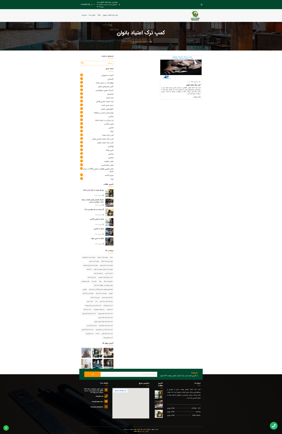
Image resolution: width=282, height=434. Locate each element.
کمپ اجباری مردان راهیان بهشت (93, 305)
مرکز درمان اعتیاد (92, 277)
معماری (110, 157)
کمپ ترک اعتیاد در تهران (110, 15)
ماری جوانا (109, 150)
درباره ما (84, 15)
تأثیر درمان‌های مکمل (105, 86)
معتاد (100, 281)
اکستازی (110, 79)
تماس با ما (92, 15)
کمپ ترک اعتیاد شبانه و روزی (105, 317)
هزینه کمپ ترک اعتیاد (88, 293)
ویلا (112, 179)
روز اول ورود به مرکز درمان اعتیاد (93, 190)
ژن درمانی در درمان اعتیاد (104, 120)
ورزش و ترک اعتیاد (94, 297)
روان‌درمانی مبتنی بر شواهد (103, 112)
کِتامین (111, 127)
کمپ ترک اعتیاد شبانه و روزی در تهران (103, 322)
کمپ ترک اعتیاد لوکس (107, 334)
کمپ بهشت (110, 309)
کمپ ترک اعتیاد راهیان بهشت (105, 313)
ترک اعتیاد (109, 97)
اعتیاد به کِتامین (99, 229)
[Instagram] (201, 4)
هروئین (111, 293)
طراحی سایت (145, 431)
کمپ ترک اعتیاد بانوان (193, 85)
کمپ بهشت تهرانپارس (99, 309)
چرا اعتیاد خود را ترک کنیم (106, 301)
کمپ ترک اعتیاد (107, 135)
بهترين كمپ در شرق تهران (88, 257)
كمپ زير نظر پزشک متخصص (105, 277)
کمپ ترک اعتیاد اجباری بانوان (102, 139)
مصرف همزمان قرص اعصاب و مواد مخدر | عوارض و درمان (93, 201)
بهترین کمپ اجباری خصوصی (90, 265)
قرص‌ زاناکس (108, 124)
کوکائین (110, 146)
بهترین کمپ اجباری (94, 261)
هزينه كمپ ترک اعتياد (101, 293)
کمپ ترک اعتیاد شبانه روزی (89, 313)
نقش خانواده (108, 161)
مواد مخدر (94, 281)
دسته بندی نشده (107, 105)
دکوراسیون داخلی (107, 109)
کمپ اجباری (90, 301)
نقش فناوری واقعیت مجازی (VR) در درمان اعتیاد (98, 170)
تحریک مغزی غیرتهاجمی (104, 90)
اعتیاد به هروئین (107, 75)
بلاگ (99, 15)
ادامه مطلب (196, 97)
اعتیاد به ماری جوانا (97, 238)
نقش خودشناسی (107, 165)
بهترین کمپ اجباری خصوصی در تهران (103, 269)
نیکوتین (85, 289)
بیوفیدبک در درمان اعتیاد (104, 82)
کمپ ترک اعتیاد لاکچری (87, 330)
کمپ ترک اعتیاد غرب (91, 325)
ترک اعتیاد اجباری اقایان (104, 101)
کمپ (96, 301)
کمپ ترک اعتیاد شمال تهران (106, 325)
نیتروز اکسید (109, 175)
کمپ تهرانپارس (89, 334)
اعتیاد (111, 257)
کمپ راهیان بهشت (108, 338)
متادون (110, 154)
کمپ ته (97, 334)
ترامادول (110, 94)
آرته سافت (136, 431)
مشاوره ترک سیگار (108, 281)
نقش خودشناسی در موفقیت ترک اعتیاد (103, 285)
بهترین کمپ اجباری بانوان (106, 265)
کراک (111, 131)
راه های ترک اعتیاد (98, 273)
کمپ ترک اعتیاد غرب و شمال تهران (104, 330)
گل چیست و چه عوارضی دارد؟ (94, 209)
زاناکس (110, 116)
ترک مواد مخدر (109, 273)
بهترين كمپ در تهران (102, 257)
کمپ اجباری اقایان (108, 305)
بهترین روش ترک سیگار (107, 261)
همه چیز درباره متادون (107, 297)
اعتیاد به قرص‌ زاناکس (97, 219)
